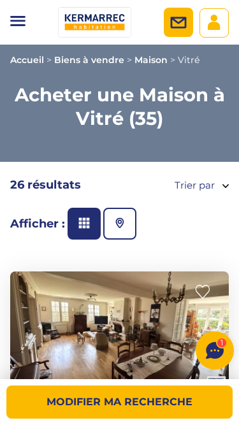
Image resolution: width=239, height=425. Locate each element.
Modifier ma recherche (119, 402)
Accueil (27, 60)
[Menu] (17, 22)
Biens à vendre (89, 60)
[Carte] (119, 224)
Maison (151, 60)
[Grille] (84, 224)
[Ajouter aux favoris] (206, 292)
